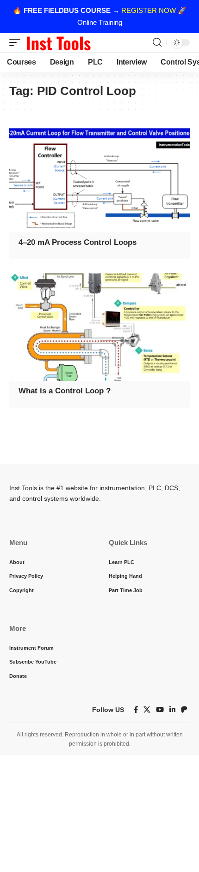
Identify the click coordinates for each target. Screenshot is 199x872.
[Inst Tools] (58, 42)
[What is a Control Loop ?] (99, 327)
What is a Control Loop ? (65, 390)
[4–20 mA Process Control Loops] (99, 178)
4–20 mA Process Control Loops (78, 242)
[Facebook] (135, 710)
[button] (17, 42)
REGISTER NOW (148, 10)
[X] (147, 710)
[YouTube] (160, 710)
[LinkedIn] (172, 710)
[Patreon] (184, 710)
